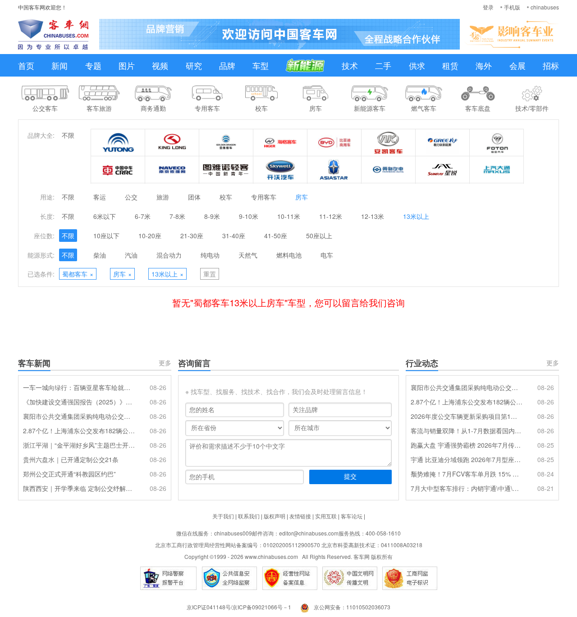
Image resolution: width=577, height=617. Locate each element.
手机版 (512, 7)
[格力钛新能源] (443, 142)
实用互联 (326, 516)
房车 (301, 196)
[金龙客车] (172, 142)
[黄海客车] (389, 169)
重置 (209, 273)
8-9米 (212, 216)
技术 (350, 65)
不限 (68, 135)
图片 (127, 65)
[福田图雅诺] (226, 169)
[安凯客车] (389, 142)
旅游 (162, 196)
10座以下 (106, 235)
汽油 (131, 254)
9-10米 (248, 216)
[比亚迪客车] (334, 142)
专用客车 (263, 196)
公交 (131, 196)
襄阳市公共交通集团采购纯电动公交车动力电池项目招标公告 (79, 416)
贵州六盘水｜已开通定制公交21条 (71, 459)
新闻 (59, 65)
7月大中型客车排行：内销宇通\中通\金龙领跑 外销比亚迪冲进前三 (466, 488)
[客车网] (53, 34)
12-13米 (372, 216)
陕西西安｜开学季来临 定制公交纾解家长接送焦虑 (79, 488)
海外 (484, 65)
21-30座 (191, 235)
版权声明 (274, 516)
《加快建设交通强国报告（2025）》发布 (79, 401)
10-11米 (288, 216)
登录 (488, 7)
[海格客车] (280, 142)
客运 (99, 196)
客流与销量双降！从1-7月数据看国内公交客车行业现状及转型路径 (466, 430)
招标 (551, 65)
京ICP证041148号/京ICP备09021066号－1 (239, 607)
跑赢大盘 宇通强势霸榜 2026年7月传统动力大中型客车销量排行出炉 (466, 444)
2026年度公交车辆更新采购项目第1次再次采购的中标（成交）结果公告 (466, 416)
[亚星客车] (334, 169)
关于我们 (223, 516)
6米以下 (104, 216)
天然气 (247, 254)
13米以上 (416, 216)
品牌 (227, 65)
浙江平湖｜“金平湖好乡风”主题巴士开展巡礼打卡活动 (79, 444)
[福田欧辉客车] (497, 142)
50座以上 (319, 235)
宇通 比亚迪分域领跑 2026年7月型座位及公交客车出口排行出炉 (466, 459)
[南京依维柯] (172, 169)
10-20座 (149, 235)
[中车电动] (118, 169)
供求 (417, 65)
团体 (194, 196)
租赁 (450, 65)
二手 (383, 65)
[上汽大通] (497, 169)
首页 (26, 65)
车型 (260, 65)
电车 (327, 254)
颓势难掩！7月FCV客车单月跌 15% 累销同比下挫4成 (466, 473)
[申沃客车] (443, 169)
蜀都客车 (77, 273)
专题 (93, 65)
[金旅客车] (226, 142)
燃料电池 (289, 254)
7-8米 (177, 216)
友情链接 (300, 516)
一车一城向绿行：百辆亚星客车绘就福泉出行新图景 (79, 387)
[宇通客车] (118, 142)
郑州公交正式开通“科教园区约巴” (69, 473)
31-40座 (233, 235)
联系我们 (249, 516)
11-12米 (330, 216)
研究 (194, 65)
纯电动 (210, 254)
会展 (517, 65)
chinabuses (545, 7)
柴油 (99, 254)
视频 (160, 65)
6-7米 (143, 216)
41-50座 (275, 235)
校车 (226, 196)
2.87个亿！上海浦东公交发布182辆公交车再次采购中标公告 (79, 430)
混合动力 (169, 254)
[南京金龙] (280, 169)
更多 (165, 362)
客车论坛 (351, 516)
